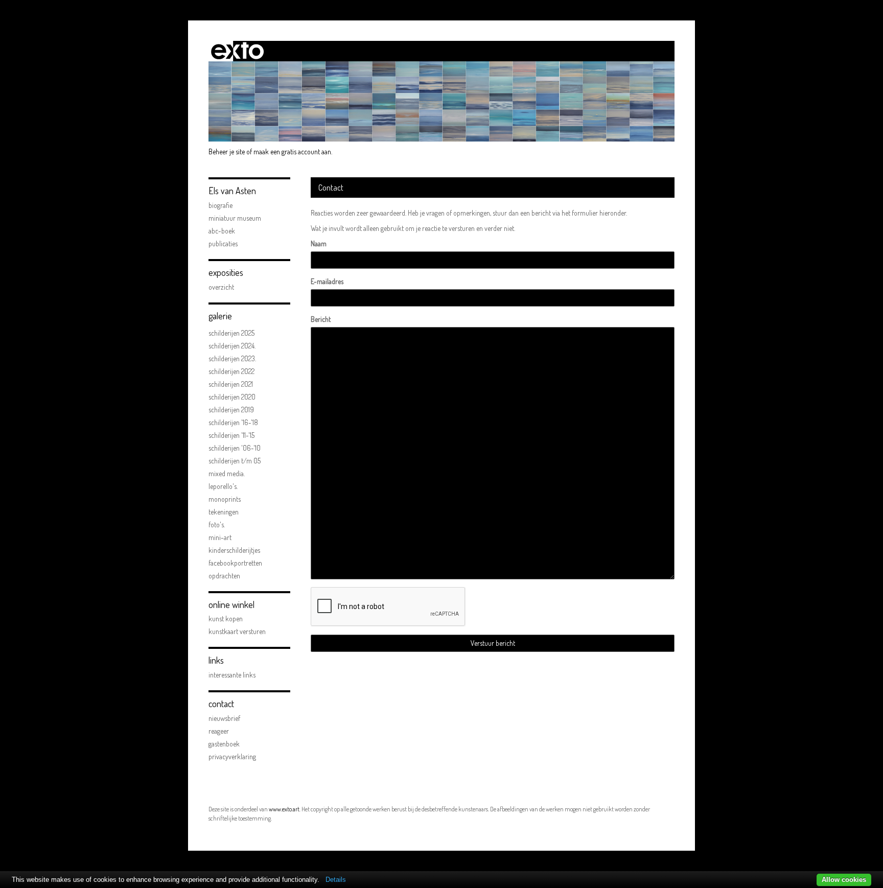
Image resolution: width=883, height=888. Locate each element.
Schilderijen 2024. (231, 345)
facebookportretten (235, 562)
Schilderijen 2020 (231, 396)
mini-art (219, 537)
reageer (218, 731)
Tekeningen (223, 511)
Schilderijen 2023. (232, 358)
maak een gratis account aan (292, 151)
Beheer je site (226, 151)
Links (216, 660)
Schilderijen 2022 (231, 371)
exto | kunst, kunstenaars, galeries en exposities (237, 51)
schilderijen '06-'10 (234, 447)
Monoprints (224, 499)
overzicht (221, 287)
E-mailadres (327, 281)
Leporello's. (223, 486)
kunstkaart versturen (237, 631)
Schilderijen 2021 (230, 384)
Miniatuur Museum (234, 218)
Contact (221, 703)
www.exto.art (284, 809)
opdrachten (224, 575)
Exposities (225, 272)
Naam (319, 243)
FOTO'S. (216, 524)
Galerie (220, 315)
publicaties (223, 243)
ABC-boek (221, 230)
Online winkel (231, 604)
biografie (220, 205)
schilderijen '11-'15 (231, 435)
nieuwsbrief (224, 718)
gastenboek (224, 743)
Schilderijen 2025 (231, 333)
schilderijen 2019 (231, 409)
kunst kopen (225, 618)
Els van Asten (232, 190)
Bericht (321, 319)
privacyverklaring (232, 756)
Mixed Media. (226, 473)
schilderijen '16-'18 (233, 422)
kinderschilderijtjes (234, 550)
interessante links (231, 674)
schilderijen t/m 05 (234, 460)
